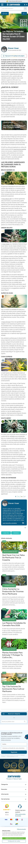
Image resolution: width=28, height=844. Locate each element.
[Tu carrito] (26, 4)
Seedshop (16, 533)
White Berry (6, 449)
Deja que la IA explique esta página (14, 56)
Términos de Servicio (10, 756)
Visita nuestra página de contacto (20, 814)
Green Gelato (6, 244)
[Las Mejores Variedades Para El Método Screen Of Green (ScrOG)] (14, 23)
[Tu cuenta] (24, 4)
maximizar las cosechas (19, 149)
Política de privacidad (21, 829)
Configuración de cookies (14, 841)
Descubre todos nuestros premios (14, 770)
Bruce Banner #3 (7, 199)
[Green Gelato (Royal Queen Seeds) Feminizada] (14, 235)
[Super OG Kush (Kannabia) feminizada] (14, 301)
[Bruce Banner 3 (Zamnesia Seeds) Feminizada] (14, 178)
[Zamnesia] (13, 4)
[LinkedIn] (23, 523)
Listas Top (6, 533)
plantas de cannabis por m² (8, 105)
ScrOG (2, 90)
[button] (4, 49)
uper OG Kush (7, 322)
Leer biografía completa (10, 523)
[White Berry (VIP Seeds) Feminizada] (14, 426)
